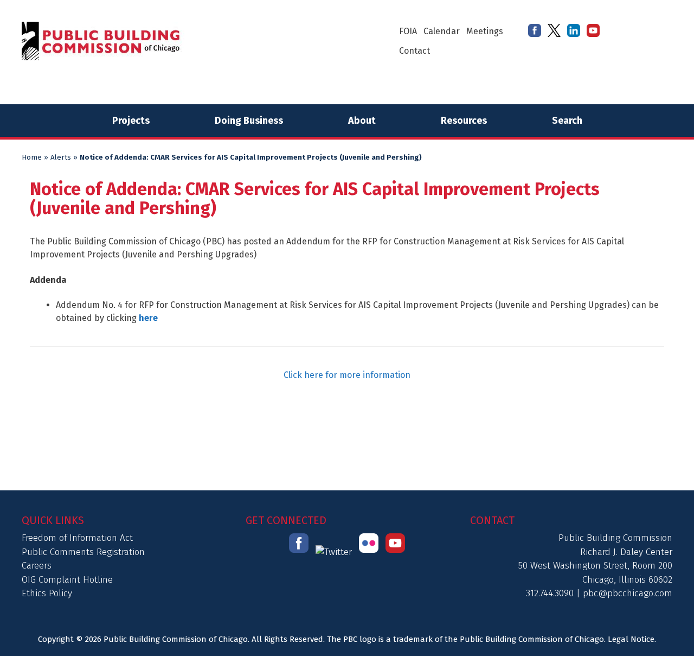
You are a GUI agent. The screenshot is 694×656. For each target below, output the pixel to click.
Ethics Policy (47, 593)
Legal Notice (631, 639)
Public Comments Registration (83, 552)
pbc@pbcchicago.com (627, 593)
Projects (131, 121)
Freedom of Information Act (77, 538)
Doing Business (249, 121)
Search (567, 121)
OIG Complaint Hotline (67, 579)
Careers (37, 565)
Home (32, 157)
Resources (464, 121)
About (362, 121)
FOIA (408, 31)
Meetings (484, 31)
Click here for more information (347, 375)
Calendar (441, 31)
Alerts (60, 157)
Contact (414, 51)
